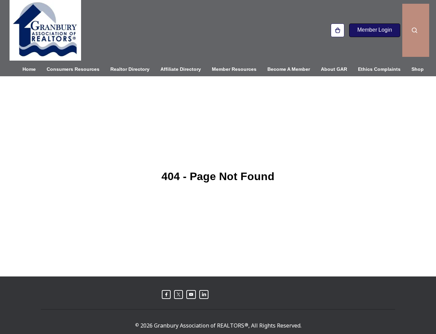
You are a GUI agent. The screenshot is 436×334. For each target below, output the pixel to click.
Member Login (374, 30)
